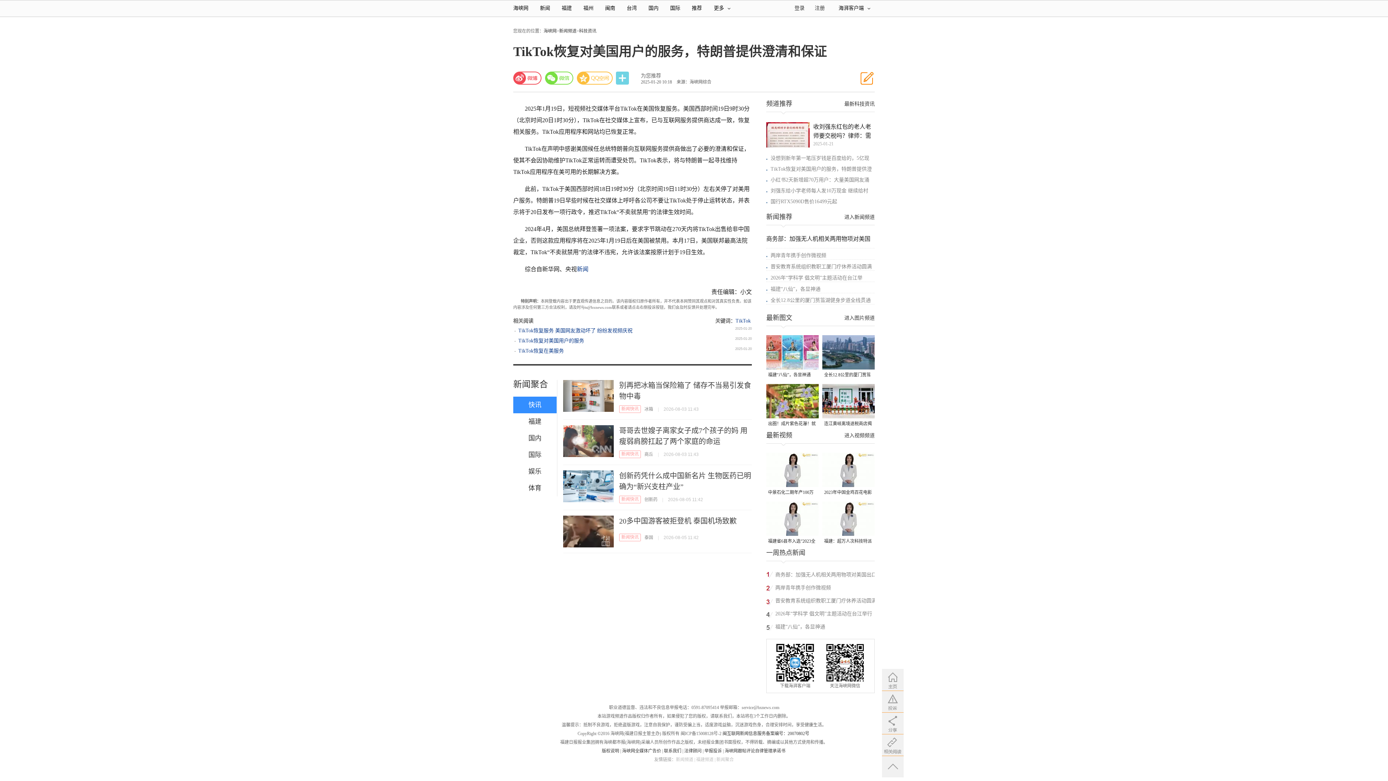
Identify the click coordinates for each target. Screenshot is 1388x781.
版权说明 (610, 751)
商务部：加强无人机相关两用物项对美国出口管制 (826, 576)
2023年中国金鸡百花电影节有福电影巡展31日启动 (848, 493)
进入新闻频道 (859, 217)
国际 (675, 8)
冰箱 (648, 409)
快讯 (534, 405)
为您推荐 (651, 75)
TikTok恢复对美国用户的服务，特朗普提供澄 (821, 169)
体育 (534, 488)
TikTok (743, 321)
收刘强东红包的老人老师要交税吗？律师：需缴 (842, 132)
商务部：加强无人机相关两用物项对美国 (818, 239)
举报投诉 (713, 751)
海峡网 (520, 8)
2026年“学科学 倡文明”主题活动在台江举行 (823, 613)
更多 (719, 8)
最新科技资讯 (859, 104)
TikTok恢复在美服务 (541, 351)
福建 (567, 8)
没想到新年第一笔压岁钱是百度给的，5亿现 (820, 158)
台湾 (632, 8)
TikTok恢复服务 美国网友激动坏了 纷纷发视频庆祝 (575, 330)
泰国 (648, 537)
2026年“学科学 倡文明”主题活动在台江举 (816, 278)
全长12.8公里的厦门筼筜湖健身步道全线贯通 (821, 300)
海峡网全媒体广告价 (641, 751)
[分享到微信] (559, 78)
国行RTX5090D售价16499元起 (804, 201)
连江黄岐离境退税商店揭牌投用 (848, 424)
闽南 (610, 8)
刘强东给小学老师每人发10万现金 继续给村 (819, 190)
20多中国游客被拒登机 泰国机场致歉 (678, 521)
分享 (623, 78)
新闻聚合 (530, 384)
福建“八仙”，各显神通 (796, 289)
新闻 (545, 8)
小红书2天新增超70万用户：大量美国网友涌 (820, 180)
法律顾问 (693, 751)
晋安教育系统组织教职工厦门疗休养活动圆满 (821, 266)
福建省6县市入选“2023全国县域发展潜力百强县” (791, 542)
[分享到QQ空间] (595, 78)
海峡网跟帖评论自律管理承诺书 (755, 751)
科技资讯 (587, 31)
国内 (653, 8)
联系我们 (672, 751)
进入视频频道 (859, 435)
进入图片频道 (859, 318)
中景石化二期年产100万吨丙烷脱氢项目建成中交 (792, 493)
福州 (588, 8)
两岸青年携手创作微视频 (798, 255)
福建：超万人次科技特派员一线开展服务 (848, 542)
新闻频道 (568, 31)
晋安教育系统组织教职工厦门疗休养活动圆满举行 (826, 602)
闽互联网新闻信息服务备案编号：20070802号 (766, 733)
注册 (820, 8)
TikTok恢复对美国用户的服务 (551, 340)
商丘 (648, 454)
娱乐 (534, 471)
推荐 (697, 8)
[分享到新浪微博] (527, 78)
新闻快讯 (630, 408)
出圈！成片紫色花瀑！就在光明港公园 (792, 424)
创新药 (650, 499)
